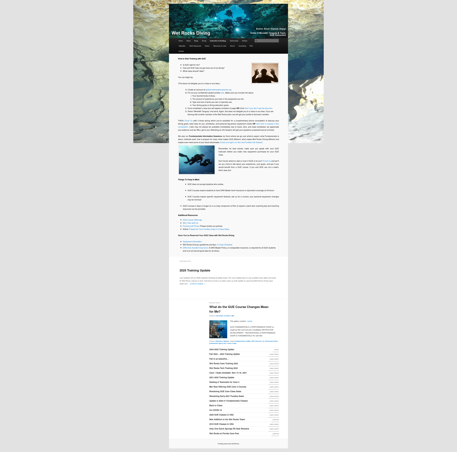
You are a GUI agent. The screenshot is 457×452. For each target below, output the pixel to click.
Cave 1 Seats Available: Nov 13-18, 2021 (228, 372)
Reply (276, 350)
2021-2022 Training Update (221, 377)
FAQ (251, 46)
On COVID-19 (215, 410)
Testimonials (234, 41)
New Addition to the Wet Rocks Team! (227, 419)
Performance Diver (271, 341)
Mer (233, 316)
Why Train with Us (190, 223)
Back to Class (215, 405)
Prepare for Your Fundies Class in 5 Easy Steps (209, 229)
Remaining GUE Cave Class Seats (225, 391)
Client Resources (195, 46)
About (188, 41)
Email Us (189, 120)
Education (219, 341)
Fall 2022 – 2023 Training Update (224, 354)
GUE (252, 341)
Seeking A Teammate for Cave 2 (224, 382)
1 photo (249, 321)
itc (263, 341)
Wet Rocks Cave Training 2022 (223, 363)
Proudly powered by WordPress (228, 444)
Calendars (182, 46)
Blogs (196, 41)
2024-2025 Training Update (221, 349)
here (222, 92)
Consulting (242, 46)
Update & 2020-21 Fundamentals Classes (228, 400)
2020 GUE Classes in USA (221, 414)
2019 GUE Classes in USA (221, 424)
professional (213, 343)
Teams (207, 46)
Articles (244, 41)
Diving (204, 41)
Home (181, 41)
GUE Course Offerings (192, 219)
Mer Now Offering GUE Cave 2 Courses (227, 386)
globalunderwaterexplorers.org (218, 89)
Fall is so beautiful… (219, 358)
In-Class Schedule (224, 244)
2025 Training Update (195, 270)
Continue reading (197, 283)
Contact (181, 51)
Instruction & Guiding (218, 41)
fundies (248, 341)
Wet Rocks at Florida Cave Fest (224, 433)
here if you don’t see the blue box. (258, 108)
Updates (226, 341)
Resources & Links (219, 46)
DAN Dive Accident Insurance (195, 247)
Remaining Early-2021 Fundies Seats (226, 396)
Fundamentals (240, 341)
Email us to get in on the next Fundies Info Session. (241, 142)
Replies (276, 420)
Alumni (232, 46)
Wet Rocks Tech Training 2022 (223, 368)
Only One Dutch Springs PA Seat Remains (229, 428)
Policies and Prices (191, 226)
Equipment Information (192, 241)
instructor (258, 341)
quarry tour (222, 343)
